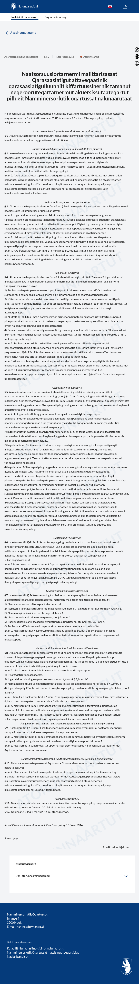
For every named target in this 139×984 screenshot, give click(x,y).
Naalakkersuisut (17, 956)
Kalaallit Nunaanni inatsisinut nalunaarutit (35, 948)
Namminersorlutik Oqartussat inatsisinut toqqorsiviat (43, 952)
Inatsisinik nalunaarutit (24, 17)
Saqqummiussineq (55, 17)
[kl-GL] (110, 6)
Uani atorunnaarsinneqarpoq (33, 875)
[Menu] (125, 7)
